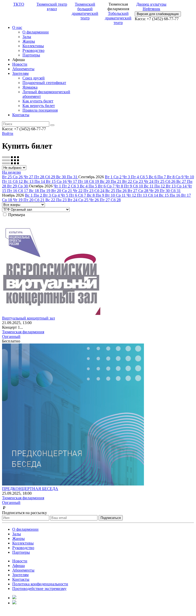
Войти (7, 133)
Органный (11, 336)
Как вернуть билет (38, 105)
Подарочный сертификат (44, 82)
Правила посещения (40, 110)
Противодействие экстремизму (39, 588)
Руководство (33, 50)
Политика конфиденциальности (40, 584)
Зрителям (20, 73)
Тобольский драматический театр (118, 18)
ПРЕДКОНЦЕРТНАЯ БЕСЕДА (30, 489)
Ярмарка (30, 87)
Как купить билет (37, 101)
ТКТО (18, 4)
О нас (17, 27)
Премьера (16, 214)
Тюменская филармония (23, 332)
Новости (19, 64)
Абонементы (23, 69)
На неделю (11, 172)
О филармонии (35, 32)
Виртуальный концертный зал (28, 318)
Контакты (20, 115)
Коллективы (33, 46)
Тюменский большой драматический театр (85, 11)
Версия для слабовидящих (158, 14)
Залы (26, 36)
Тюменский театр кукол (51, 6)
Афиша (18, 565)
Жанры (28, 41)
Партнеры (31, 55)
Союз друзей (33, 78)
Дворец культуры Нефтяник (151, 6)
